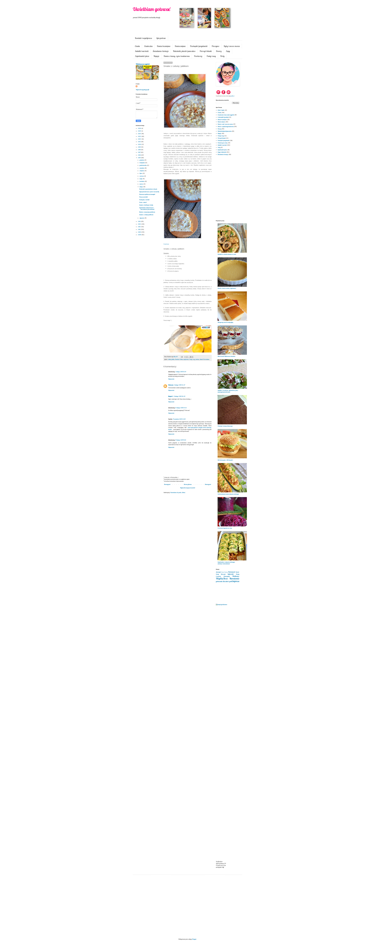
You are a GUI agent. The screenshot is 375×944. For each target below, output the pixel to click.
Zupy (228, 51)
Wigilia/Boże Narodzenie (227, 578)
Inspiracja (166, 244)
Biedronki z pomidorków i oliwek (148, 189)
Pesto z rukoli (142, 202)
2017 (139, 152)
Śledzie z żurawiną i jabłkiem (147, 212)
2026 (139, 128)
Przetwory (198, 56)
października (143, 165)
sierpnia (142, 171)
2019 (139, 147)
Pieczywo (215, 46)
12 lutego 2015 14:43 (181, 408)
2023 (140, 136)
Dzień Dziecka (224, 572)
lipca (141, 173)
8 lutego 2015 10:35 (179, 396)
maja (141, 179)
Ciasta (137, 46)
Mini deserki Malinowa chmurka (226, 356)
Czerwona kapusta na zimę (225, 528)
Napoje (156, 56)
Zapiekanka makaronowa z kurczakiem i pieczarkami (146, 208)
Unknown (170, 385)
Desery (219, 51)
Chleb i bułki (221, 110)
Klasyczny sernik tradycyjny (225, 322)
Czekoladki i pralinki (223, 117)
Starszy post (208, 484)
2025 (139, 131)
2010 (139, 232)
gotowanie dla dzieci (222, 581)
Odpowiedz (171, 379)
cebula (169, 359)
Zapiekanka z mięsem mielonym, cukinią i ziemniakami (226, 563)
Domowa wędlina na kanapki (147, 194)
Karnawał (231, 572)
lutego (141, 187)
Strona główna (188, 484)
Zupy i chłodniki (222, 152)
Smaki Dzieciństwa (204, 359)
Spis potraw (161, 38)
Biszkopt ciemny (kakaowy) (225, 426)
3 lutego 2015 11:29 (180, 372)
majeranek (186, 359)
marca (141, 184)
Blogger (194, 939)
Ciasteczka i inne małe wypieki (226, 115)
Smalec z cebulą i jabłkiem (146, 215)
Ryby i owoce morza (232, 46)
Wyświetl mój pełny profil (142, 90)
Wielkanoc (235, 576)
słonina (197, 359)
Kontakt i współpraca (143, 38)
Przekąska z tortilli (144, 200)
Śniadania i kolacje (161, 51)
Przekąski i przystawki (198, 46)
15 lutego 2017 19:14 (180, 440)
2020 (140, 144)
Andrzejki (218, 572)
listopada (142, 163)
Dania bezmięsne (163, 46)
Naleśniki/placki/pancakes (225, 131)
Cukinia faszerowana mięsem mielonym (228, 494)
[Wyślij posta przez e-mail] (181, 356)
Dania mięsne (180, 46)
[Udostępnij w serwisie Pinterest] (192, 357)
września (142, 168)
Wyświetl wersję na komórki (187, 488)
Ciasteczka (148, 46)
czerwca (142, 176)
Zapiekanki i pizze (142, 56)
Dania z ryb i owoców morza (225, 124)
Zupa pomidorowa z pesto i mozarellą (149, 192)
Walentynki (226, 576)
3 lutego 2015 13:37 (179, 385)
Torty (222, 56)
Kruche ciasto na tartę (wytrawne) (227, 288)
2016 (139, 155)
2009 (140, 235)
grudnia (142, 160)
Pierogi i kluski (206, 51)
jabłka (173, 359)
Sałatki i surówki (141, 51)
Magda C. (171, 396)
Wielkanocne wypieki (143, 64)
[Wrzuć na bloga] (187, 357)
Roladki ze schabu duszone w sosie (227, 254)
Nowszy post (167, 484)
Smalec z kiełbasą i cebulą (146, 205)
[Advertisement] (187, 526)
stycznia (142, 218)
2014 (139, 221)
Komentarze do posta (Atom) (177, 492)
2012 (139, 227)
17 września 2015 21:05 (179, 419)
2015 (139, 158)
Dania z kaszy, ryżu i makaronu (177, 56)
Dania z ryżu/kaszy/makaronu (226, 126)
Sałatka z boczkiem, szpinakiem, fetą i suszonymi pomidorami (228, 391)
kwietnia (142, 181)
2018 (139, 150)
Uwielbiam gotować (151, 9)
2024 (139, 134)
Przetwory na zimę (222, 143)
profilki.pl (232, 96)
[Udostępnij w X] (189, 357)
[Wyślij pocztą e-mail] (185, 357)
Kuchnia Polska (179, 359)
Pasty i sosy (211, 56)
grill (230, 581)
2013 (139, 224)
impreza (235, 581)
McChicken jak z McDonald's (225, 460)
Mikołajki (223, 574)
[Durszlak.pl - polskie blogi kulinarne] (221, 604)
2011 (139, 229)
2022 (139, 139)
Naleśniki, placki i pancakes (184, 51)
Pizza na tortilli (143, 197)
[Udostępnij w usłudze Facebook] (191, 357)
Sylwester (231, 574)
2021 (139, 142)
